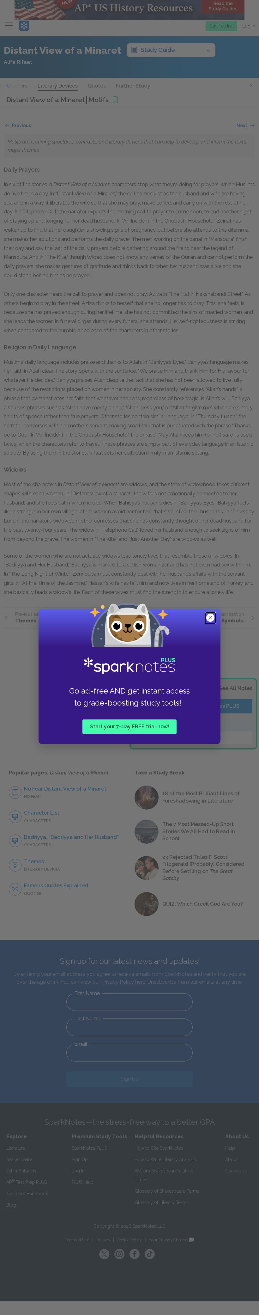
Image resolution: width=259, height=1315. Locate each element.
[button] (211, 618)
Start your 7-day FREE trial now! (129, 727)
